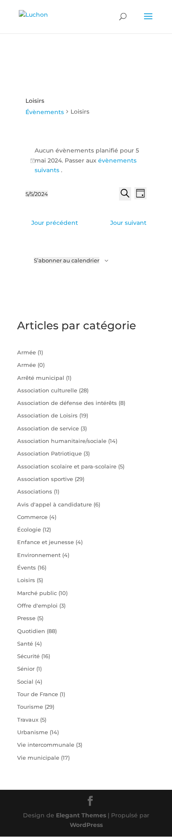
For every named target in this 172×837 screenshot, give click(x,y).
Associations (34, 491)
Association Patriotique (49, 453)
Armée (26, 352)
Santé (25, 643)
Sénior (26, 668)
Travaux (27, 719)
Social (25, 681)
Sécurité (28, 656)
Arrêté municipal (40, 377)
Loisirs (26, 580)
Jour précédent (54, 222)
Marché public (37, 593)
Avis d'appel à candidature (54, 504)
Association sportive (45, 479)
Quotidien (31, 631)
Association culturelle (47, 390)
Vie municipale (38, 757)
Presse (26, 618)
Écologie (29, 529)
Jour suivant (128, 222)
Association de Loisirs (47, 415)
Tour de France (37, 694)
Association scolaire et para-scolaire (66, 466)
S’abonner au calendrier (66, 260)
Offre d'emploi (37, 605)
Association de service (48, 428)
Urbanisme (32, 732)
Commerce (32, 517)
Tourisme (30, 706)
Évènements (44, 112)
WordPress (86, 825)
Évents (26, 567)
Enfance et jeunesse (45, 542)
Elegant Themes (81, 815)
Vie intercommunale (45, 744)
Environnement (39, 555)
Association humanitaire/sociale (61, 441)
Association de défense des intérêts (67, 402)
